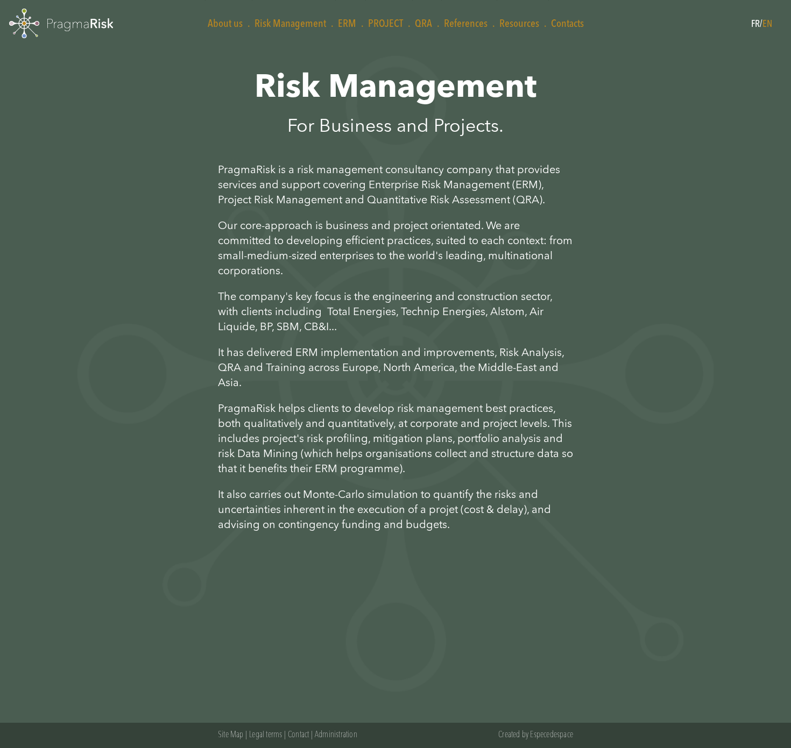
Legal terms (265, 735)
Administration (336, 735)
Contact (298, 735)
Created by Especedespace (535, 735)
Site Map (231, 735)
